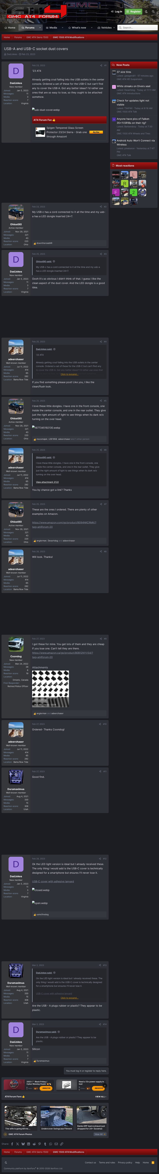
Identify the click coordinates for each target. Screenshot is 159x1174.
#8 (105, 551)
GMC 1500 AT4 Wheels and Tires (133, 133)
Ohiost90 (84, 1088)
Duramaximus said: (46, 1031)
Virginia (24, 103)
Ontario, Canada (20, 680)
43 (27, 238)
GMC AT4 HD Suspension (129, 79)
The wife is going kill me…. (17, 1128)
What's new (79, 27)
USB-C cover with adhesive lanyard (53, 881)
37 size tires (124, 71)
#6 (105, 450)
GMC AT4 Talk (124, 155)
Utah (26, 809)
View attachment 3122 (47, 482)
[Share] (101, 65)
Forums (29, 27)
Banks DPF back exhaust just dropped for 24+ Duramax (91, 1127)
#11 (105, 771)
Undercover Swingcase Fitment (56, 1128)
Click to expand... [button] (70, 374)
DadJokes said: (44, 349)
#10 (105, 724)
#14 (105, 1024)
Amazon (46, 1088)
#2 (105, 206)
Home (11, 27)
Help (137, 1162)
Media (53, 27)
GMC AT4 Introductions (128, 93)
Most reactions (125, 165)
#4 (105, 341)
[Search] (153, 11)
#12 (105, 858)
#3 (105, 254)
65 (27, 373)
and (50, 713)
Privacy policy (125, 1162)
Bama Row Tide (21, 379)
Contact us (90, 1162)
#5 (105, 400)
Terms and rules (107, 1162)
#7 (105, 504)
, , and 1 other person (62, 439)
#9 (105, 638)
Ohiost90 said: (44, 261)
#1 (105, 65)
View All (100, 1096)
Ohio (26, 244)
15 (27, 803)
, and (55, 540)
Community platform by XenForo (33, 1168)
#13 (105, 965)
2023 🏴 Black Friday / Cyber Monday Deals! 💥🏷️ (39, 1082)
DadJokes (12, 54)
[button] (146, 11)
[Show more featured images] (104, 1114)
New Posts (122, 64)
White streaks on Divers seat (133, 86)
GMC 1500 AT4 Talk (127, 111)
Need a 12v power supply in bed (91, 1082)
